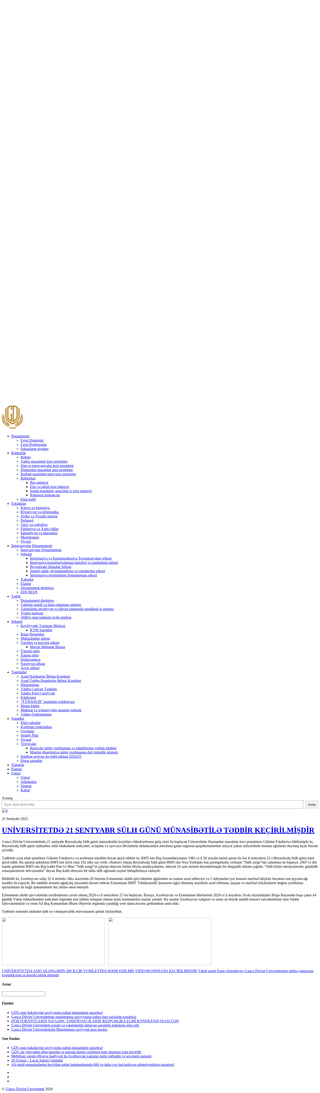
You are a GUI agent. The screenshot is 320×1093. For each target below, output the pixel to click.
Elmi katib (28, 499)
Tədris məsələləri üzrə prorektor (44, 461)
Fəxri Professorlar (34, 445)
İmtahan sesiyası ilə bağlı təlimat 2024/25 (51, 756)
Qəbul (15, 773)
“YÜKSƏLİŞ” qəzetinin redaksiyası (47, 702)
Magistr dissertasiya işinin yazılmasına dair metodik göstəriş (74, 752)
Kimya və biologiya (35, 508)
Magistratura (30, 537)
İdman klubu (30, 706)
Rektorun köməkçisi (45, 495)
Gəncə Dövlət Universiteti (25, 1089)
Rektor (26, 457)
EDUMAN (29, 592)
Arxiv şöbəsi (30, 668)
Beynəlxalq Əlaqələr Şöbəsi (50, 567)
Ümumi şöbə (30, 651)
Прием (26, 786)
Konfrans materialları (36, 727)
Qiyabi (26, 541)
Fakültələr (18, 504)
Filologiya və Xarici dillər (40, 529)
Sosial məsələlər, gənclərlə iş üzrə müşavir (61, 491)
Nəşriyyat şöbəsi (33, 664)
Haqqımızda (20, 436)
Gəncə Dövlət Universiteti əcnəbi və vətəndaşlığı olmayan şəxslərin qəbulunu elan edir (75, 1025)
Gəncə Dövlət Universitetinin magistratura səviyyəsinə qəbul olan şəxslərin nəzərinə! (73, 1017)
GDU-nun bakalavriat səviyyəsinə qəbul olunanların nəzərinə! (57, 1013)
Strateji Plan (29, 735)
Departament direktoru (37, 588)
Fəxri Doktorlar (32, 440)
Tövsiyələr (28, 744)
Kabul (25, 790)
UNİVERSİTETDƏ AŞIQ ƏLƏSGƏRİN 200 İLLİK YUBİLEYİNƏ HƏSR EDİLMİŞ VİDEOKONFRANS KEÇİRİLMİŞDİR (99, 971)
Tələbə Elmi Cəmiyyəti (38, 693)
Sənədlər (17, 718)
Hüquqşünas (30, 685)
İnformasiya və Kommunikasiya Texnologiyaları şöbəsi (71, 558)
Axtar (312, 804)
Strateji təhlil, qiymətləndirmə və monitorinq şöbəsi (67, 571)
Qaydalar (27, 731)
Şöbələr (26, 554)
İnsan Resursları (32, 634)
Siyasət (26, 740)
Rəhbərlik (18, 453)
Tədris (16, 596)
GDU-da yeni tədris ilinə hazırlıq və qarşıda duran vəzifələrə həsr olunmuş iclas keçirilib (76, 1052)
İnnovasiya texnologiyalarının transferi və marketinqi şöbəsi (74, 563)
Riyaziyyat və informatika (40, 512)
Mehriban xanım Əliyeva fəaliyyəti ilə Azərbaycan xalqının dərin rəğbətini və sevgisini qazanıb (81, 1056)
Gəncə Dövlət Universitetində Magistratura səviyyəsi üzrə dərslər (59, 1029)
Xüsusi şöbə (30, 655)
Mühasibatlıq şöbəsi (35, 638)
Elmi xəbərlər (31, 723)
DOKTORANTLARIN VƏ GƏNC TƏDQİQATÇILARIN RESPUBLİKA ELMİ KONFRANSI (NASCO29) (95, 1021)
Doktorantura (30, 659)
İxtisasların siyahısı (34, 449)
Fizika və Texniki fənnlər (39, 516)
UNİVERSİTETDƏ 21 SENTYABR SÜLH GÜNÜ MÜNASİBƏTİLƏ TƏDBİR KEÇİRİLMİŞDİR (158, 830)
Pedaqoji (27, 520)
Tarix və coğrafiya (34, 525)
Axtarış (7, 798)
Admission (29, 782)
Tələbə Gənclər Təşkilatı (39, 689)
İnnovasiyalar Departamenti (31, 546)
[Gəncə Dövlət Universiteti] (12, 428)
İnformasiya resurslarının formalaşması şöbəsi (63, 575)
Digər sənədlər (31, 761)
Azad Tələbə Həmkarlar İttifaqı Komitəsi (51, 681)
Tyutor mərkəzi (32, 613)
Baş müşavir (39, 482)
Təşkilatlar (19, 672)
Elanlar (26, 584)
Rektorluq (28, 478)
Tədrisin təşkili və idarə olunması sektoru (51, 605)
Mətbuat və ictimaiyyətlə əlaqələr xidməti (51, 710)
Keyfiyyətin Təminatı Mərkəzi (43, 626)
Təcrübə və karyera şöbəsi (40, 643)
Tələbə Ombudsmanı (36, 714)
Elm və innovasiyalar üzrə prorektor (47, 466)
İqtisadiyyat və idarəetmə (39, 533)
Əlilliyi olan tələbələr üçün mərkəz (46, 617)
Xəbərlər (27, 579)
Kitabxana (28, 697)
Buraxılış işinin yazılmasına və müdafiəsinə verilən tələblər (73, 748)
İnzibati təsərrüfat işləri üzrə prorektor (48, 474)
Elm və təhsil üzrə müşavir (49, 487)
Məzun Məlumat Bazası (47, 647)
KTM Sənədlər (41, 630)
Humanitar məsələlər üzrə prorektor (47, 470)
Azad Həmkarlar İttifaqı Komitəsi (45, 676)
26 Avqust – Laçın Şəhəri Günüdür (37, 1060)
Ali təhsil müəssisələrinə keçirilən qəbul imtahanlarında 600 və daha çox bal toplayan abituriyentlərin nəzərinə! (92, 1065)
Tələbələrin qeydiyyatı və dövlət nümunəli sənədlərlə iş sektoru (67, 609)
